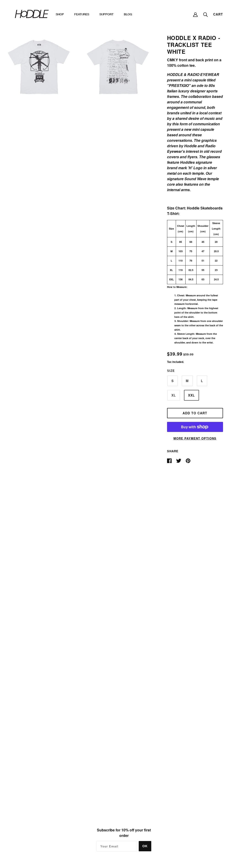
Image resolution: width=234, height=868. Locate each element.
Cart (218, 14)
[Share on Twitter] (179, 460)
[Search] (205, 14)
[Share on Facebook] (169, 460)
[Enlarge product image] (38, 66)
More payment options (194, 438)
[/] (32, 13)
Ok (145, 846)
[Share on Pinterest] (188, 460)
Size (171, 370)
